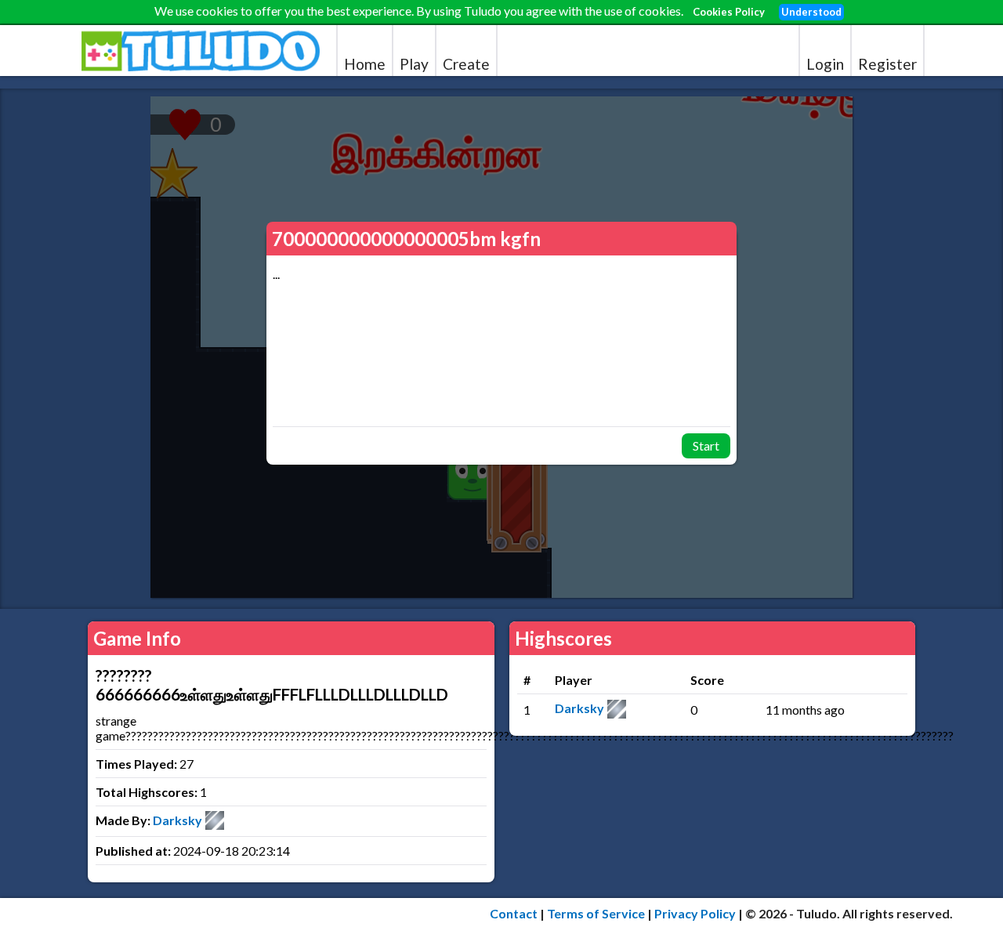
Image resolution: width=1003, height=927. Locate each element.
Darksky (177, 820)
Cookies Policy (729, 11)
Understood (811, 11)
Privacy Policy (695, 913)
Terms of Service (596, 913)
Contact (514, 913)
